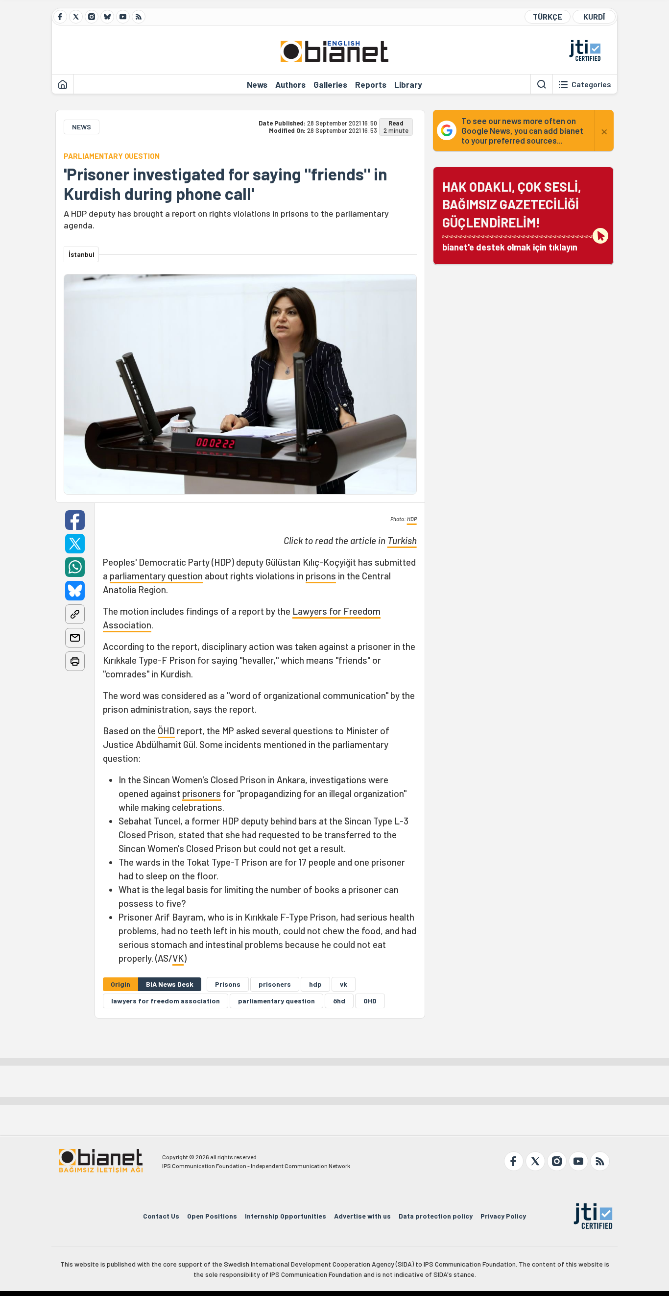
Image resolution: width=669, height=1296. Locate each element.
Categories (591, 84)
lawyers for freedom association (165, 1001)
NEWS (81, 127)
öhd (339, 1001)
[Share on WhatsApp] (75, 567)
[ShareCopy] (75, 614)
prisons (321, 575)
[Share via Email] (75, 638)
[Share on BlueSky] (75, 590)
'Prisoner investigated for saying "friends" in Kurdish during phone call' (225, 183)
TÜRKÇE (547, 16)
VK (178, 958)
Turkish (402, 540)
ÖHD (166, 730)
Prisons (227, 984)
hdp (315, 984)
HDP (412, 519)
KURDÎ (594, 16)
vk (343, 984)
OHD (370, 1001)
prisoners (201, 793)
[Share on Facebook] (75, 520)
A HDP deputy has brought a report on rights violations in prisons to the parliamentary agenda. (226, 219)
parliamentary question (156, 575)
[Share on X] (75, 543)
